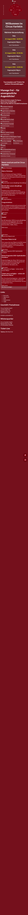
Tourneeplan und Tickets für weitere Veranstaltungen (14, 83)
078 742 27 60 (9, 332)
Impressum (6, 297)
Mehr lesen (5, 181)
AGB (4, 298)
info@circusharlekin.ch (7, 315)
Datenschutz (6, 300)
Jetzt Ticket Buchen (14, 45)
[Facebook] (25, 455)
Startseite (6, 295)
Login (4, 301)
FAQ (15, 14)
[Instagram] (25, 460)
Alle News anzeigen (7, 287)
